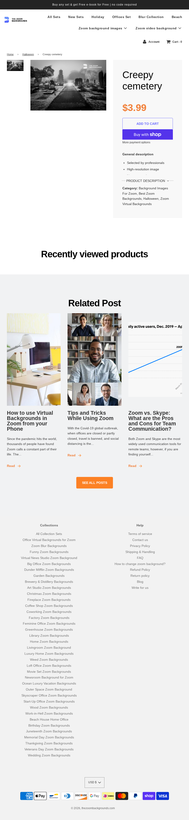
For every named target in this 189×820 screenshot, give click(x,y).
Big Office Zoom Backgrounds (49, 564)
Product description (146, 181)
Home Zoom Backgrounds (49, 641)
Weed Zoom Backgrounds (49, 659)
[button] (94, 782)
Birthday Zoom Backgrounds (49, 725)
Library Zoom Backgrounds (49, 635)
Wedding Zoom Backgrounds (49, 755)
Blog (140, 582)
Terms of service (140, 534)
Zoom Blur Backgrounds (49, 546)
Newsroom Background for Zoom (49, 677)
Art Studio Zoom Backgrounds (49, 588)
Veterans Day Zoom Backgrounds (49, 749)
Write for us (140, 588)
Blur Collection (151, 17)
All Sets (53, 17)
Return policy (140, 575)
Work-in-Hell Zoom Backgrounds (49, 713)
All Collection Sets (49, 534)
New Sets (76, 17)
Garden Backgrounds (49, 575)
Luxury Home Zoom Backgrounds (49, 653)
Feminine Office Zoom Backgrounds (49, 623)
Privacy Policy (140, 546)
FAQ (140, 558)
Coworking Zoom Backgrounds (49, 612)
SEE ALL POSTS (94, 483)
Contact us (140, 540)
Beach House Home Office (49, 719)
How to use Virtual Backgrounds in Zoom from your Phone (30, 421)
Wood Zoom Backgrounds (49, 707)
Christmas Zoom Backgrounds (49, 594)
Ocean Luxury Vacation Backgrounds (49, 683)
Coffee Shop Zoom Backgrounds (49, 606)
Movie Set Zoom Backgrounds (49, 671)
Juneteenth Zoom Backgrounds (49, 731)
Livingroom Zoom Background (49, 647)
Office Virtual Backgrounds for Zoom (49, 540)
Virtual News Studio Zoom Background (49, 558)
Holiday (98, 17)
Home (10, 54)
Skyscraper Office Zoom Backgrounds (49, 695)
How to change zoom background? (140, 564)
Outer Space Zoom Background (49, 689)
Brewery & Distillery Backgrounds (49, 582)
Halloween (28, 54)
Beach (177, 17)
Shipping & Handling (140, 552)
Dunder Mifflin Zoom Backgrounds (49, 569)
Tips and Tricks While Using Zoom (90, 415)
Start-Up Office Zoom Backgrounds (49, 701)
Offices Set (121, 17)
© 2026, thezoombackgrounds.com (93, 808)
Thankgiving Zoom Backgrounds (49, 743)
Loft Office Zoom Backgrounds (49, 665)
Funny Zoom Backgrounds (49, 552)
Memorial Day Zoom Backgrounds (49, 737)
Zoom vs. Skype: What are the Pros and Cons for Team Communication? (152, 421)
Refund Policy (140, 569)
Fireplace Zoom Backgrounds (49, 600)
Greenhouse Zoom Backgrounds (49, 629)
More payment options (136, 142)
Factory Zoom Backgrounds (49, 618)
